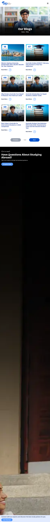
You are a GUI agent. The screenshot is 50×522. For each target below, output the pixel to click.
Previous (15, 140)
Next (34, 140)
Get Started (7, 520)
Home (23, 32)
